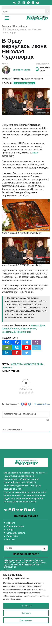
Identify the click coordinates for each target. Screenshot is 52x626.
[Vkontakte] (7, 342)
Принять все (26, 606)
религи (7, 367)
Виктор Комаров (21, 70)
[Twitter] (26, 352)
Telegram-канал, (28, 329)
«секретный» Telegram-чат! (16, 332)
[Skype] (16, 347)
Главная (6, 26)
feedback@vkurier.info (34, 489)
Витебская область (24, 83)
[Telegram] (26, 342)
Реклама (10, 539)
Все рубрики (20, 26)
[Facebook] (16, 342)
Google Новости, (11, 329)
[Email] (7, 347)
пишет (35, 153)
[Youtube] (26, 347)
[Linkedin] (7, 352)
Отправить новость (15, 533)
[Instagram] (36, 347)
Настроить (26, 613)
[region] (26, 598)
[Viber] (36, 342)
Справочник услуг (15, 526)
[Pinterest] (16, 352)
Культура (17, 364)
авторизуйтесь (43, 404)
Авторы (10, 529)
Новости (10, 523)
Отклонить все (26, 620)
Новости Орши (34, 364)
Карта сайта (12, 536)
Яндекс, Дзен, (38, 325)
